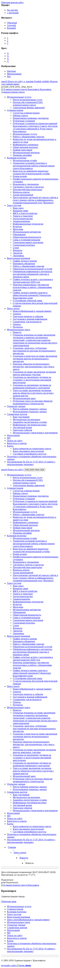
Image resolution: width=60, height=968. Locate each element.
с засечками (13, 12)
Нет (9, 76)
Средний (11, 25)
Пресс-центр (20, 852)
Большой (11, 28)
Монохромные (14, 74)
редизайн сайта (16, 965)
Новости (24, 858)
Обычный (12, 22)
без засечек (12, 10)
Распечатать (9, 882)
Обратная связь (8, 901)
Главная (12, 847)
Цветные (11, 71)
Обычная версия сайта (12, 2)
